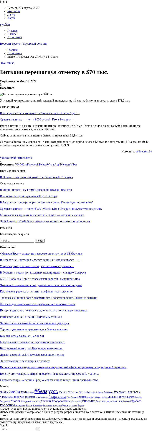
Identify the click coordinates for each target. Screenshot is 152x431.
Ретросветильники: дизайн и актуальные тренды (31, 316)
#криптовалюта (22, 157)
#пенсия (46, 401)
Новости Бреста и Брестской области (23, 43)
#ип (68, 397)
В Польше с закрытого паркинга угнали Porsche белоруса (36, 177)
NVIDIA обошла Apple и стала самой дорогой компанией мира (40, 278)
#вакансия (108, 392)
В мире (11, 34)
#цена (81, 405)
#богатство (73, 392)
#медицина (5, 401)
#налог (15, 401)
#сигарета (19, 405)
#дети (32, 396)
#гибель (135, 392)
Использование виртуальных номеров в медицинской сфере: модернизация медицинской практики (63, 367)
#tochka (14, 392)
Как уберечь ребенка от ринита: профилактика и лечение (36, 291)
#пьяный (127, 401)
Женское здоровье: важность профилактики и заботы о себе (37, 304)
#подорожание (61, 401)
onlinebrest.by (144, 151)
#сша (29, 405)
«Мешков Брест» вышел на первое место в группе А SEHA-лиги (41, 253)
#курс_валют (126, 396)
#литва (138, 397)
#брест (82, 392)
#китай (83, 396)
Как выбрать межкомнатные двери (22, 335)
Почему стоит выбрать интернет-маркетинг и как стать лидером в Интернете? (49, 373)
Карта (11, 18)
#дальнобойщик (9, 396)
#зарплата (57, 396)
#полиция (76, 401)
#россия (6, 405)
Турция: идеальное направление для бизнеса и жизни (34, 329)
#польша (88, 401)
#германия (121, 392)
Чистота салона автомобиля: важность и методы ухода (34, 323)
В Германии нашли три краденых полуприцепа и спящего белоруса (43, 272)
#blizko (4, 391)
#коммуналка (93, 397)
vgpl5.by (5, 24)
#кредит (113, 396)
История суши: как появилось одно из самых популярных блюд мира (43, 310)
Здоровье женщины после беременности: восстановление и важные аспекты (48, 297)
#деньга (24, 396)
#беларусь (46, 391)
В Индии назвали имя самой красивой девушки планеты (36, 189)
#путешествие (114, 401)
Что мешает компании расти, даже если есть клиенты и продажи (41, 285)
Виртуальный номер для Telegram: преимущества (31, 348)
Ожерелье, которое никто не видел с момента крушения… (37, 266)
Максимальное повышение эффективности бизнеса (32, 342)
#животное (42, 397)
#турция (57, 405)
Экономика (14, 37)
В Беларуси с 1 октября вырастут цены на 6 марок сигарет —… (40, 259)
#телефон (37, 405)
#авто (24, 391)
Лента (11, 14)
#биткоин (6, 157)
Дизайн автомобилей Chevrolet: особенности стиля (32, 354)
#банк (31, 392)
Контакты (13, 11)
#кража (103, 397)
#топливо (47, 405)
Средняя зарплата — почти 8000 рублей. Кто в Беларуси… (37, 119)
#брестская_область (94, 392)
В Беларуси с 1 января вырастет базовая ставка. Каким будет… (40, 113)
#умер (64, 405)
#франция (73, 405)
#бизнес (63, 392)
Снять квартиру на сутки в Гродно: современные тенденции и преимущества (49, 380)
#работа (136, 401)
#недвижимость (30, 401)
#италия (74, 397)
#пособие (101, 401)
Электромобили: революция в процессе (25, 361)
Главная (12, 30)
